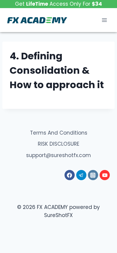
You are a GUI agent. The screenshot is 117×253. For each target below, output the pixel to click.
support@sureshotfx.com (58, 155)
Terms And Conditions (58, 132)
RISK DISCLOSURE (58, 143)
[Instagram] (93, 175)
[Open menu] (104, 20)
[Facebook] (69, 175)
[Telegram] (81, 175)
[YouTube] (105, 175)
